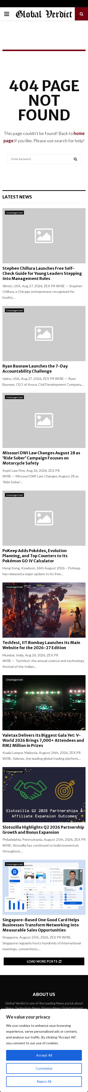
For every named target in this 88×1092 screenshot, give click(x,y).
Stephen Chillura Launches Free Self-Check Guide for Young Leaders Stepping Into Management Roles (42, 273)
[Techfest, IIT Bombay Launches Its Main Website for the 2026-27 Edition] (44, 610)
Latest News (17, 197)
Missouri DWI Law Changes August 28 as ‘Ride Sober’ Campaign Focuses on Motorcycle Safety (41, 457)
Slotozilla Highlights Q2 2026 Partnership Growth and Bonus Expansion (43, 830)
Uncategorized (14, 212)
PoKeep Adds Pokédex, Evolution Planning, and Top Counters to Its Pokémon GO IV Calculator (34, 555)
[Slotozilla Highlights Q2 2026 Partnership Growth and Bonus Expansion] (44, 794)
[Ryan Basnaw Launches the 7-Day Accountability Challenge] (44, 333)
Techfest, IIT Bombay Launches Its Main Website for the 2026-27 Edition (41, 645)
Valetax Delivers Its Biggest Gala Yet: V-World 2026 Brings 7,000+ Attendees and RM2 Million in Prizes (43, 740)
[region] (44, 1050)
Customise (44, 1068)
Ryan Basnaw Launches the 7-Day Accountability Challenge (35, 369)
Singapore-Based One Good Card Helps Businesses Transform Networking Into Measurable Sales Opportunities (40, 924)
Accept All (44, 1055)
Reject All (44, 1081)
